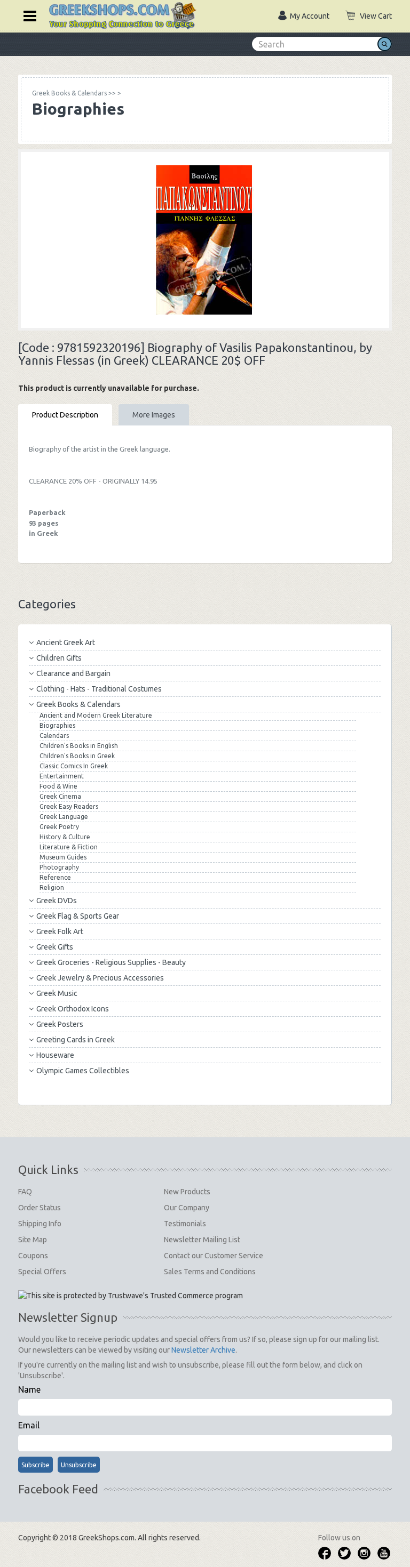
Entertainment (62, 776)
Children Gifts (59, 658)
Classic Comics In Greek (74, 765)
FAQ (25, 1191)
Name (29, 1389)
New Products (187, 1191)
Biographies (57, 725)
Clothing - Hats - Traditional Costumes (99, 689)
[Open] (26, 15)
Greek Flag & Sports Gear (77, 916)
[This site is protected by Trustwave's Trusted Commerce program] (130, 1295)
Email (29, 1425)
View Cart (376, 16)
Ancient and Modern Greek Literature (96, 715)
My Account (309, 16)
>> (74, 93)
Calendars (54, 735)
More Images (153, 415)
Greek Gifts (54, 947)
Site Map (32, 1239)
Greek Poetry (59, 826)
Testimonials (185, 1223)
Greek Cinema (60, 796)
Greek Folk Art (59, 931)
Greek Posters (59, 1024)
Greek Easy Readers (69, 806)
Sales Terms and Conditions (210, 1271)
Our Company (186, 1207)
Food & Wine (58, 786)
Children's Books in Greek (77, 755)
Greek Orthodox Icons (72, 1009)
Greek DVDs (56, 900)
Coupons (33, 1255)
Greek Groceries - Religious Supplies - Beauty (111, 962)
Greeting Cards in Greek (75, 1039)
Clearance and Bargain (73, 673)
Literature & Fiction (69, 846)
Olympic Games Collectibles (82, 1070)
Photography (59, 867)
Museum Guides (63, 857)
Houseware (55, 1055)
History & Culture (65, 836)
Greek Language (64, 816)
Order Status (39, 1207)
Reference (55, 877)
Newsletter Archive (203, 1350)
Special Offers (42, 1271)
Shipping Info (39, 1223)
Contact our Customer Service (213, 1255)
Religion (52, 887)
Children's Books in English (79, 745)
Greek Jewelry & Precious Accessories (100, 978)
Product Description (65, 415)
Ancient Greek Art (65, 642)
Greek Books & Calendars (78, 704)
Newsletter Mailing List (202, 1239)
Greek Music (56, 993)
